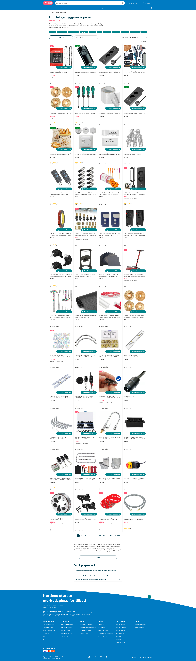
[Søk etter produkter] (122, 3)
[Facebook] (107, 657)
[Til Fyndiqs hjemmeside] (48, 3)
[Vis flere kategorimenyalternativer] (151, 8)
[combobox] (90, 3)
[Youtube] (101, 657)
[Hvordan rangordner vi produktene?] (123, 37)
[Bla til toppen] (149, 597)
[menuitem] (49, 8)
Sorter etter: (128, 37)
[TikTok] (88, 657)
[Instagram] (94, 657)
